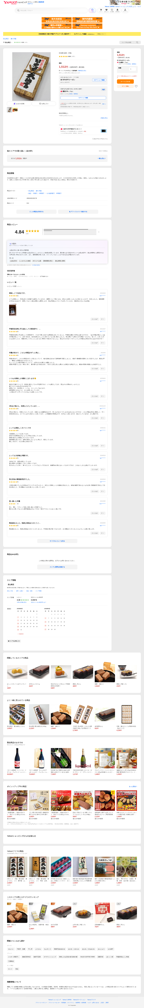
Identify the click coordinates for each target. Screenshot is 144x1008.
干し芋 (30, 949)
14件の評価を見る (21, 602)
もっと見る (132, 786)
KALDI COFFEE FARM (88, 957)
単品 (16, 969)
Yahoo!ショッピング (54, 999)
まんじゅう (101, 949)
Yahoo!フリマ (91, 999)
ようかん (38, 949)
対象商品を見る (82, 70)
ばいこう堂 (109, 957)
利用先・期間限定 (73, 93)
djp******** (103, 525)
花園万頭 (100, 957)
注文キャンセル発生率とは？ (38, 602)
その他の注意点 (36, 265)
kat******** (103, 482)
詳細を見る (104, 118)
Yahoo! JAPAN (109, 6)
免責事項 (78, 1002)
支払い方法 (10, 591)
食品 (29, 193)
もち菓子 (110, 949)
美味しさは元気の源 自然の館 (68, 957)
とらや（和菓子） (13, 957)
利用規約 (63, 1002)
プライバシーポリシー (41, 1002)
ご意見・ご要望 (104, 1002)
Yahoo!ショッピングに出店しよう (125, 6)
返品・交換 (29, 591)
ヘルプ (139, 6)
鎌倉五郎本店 (26, 957)
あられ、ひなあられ (88, 949)
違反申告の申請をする (101, 139)
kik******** (103, 331)
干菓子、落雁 (21, 949)
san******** (103, 295)
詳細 (103, 104)
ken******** (103, 503)
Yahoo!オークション (79, 999)
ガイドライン (70, 1002)
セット (10, 969)
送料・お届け (19, 591)
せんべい (11, 949)
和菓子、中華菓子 (38, 193)
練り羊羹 (13, 38)
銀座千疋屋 (37, 957)
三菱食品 (11, 961)
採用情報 (83, 1002)
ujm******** (103, 355)
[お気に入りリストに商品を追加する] (136, 86)
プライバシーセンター (54, 1002)
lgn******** (103, 381)
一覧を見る (101, 158)
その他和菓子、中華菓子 (54, 193)
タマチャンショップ (50, 957)
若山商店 (6, 38)
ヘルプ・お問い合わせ (93, 1002)
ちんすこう (47, 949)
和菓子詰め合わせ (59, 949)
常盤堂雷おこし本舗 (122, 957)
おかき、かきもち (73, 949)
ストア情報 (38, 591)
